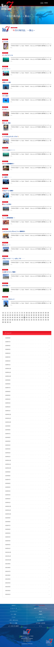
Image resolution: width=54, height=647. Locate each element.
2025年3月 (7, 403)
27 (19, 315)
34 (36, 315)
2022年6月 (7, 529)
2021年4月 (7, 582)
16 (41, 312)
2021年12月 (8, 552)
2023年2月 (7, 498)
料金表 (40, 611)
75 (38, 319)
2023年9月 (7, 471)
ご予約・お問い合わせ (13, 620)
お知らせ (13, 605)
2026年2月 (7, 360)
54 (36, 317)
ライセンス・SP (13, 608)
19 (48, 312)
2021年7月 (7, 571)
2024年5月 (7, 441)
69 (24, 319)
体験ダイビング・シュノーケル (40, 608)
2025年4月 (7, 399)
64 (12, 319)
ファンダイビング (13, 611)
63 (10, 319)
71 (29, 319)
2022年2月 (7, 544)
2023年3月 (7, 494)
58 (45, 317)
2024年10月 (8, 422)
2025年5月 (7, 395)
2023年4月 (7, 491)
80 (3, 322)
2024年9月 (7, 426)
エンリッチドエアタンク (40, 617)
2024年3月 (7, 448)
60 (3, 319)
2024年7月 (7, 433)
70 (26, 319)
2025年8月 (7, 383)
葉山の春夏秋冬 (40, 620)
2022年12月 (8, 506)
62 (7, 319)
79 (48, 319)
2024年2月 (7, 452)
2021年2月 (7, 590)
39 (48, 315)
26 (17, 315)
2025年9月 (7, 380)
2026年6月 (7, 345)
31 (29, 315)
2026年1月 (7, 364)
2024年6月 (7, 437)
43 (10, 317)
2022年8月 (7, 521)
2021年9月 (7, 563)
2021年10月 (8, 559)
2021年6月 (7, 575)
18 (45, 312)
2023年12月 (8, 460)
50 (26, 317)
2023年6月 (7, 483)
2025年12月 (8, 368)
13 (33, 312)
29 (24, 315)
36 (41, 315)
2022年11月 (8, 510)
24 (12, 315)
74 (36, 319)
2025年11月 (8, 372)
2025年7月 (7, 387)
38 (45, 315)
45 (14, 317)
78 (45, 319)
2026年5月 (7, 349)
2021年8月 (7, 567)
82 (7, 322)
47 (19, 317)
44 (12, 317)
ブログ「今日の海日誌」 (40, 605)
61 (5, 319)
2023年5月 (7, 487)
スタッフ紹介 (13, 614)
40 (3, 317)
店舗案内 (40, 614)
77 (43, 319)
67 (19, 319)
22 (7, 315)
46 (17, 317)
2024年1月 (7, 456)
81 (5, 322)
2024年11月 (8, 418)
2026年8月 (7, 338)
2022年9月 (7, 517)
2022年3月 (7, 540)
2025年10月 (8, 376)
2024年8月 (7, 429)
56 (41, 317)
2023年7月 (7, 479)
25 (14, 315)
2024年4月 (7, 445)
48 (22, 317)
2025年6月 (7, 391)
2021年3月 (7, 586)
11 (29, 312)
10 (26, 312)
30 (26, 315)
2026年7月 (7, 341)
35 (38, 315)
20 (3, 315)
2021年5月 (7, 579)
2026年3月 (7, 357)
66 (17, 319)
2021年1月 (7, 594)
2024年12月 (8, 414)
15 (38, 312)
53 (33, 317)
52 (31, 317)
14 (36, 312)
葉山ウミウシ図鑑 (13, 623)
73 (33, 319)
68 (22, 319)
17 (43, 312)
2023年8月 (7, 475)
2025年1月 (7, 410)
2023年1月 (7, 502)
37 (43, 315)
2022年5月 (7, 533)
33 (33, 315)
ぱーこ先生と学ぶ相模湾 (13, 626)
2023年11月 (8, 464)
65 (14, 319)
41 (5, 317)
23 (10, 315)
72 (31, 319)
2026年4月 (7, 353)
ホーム (40, 626)
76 (41, 319)
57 (43, 317)
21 (5, 315)
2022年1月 (7, 548)
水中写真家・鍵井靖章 (40, 623)
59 (48, 317)
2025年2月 (7, 406)
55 (38, 317)
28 (22, 315)
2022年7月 (7, 525)
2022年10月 (8, 514)
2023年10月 (8, 468)
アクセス (13, 617)
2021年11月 (8, 556)
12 (31, 312)
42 (7, 317)
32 (31, 315)
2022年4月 (7, 537)
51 (29, 317)
